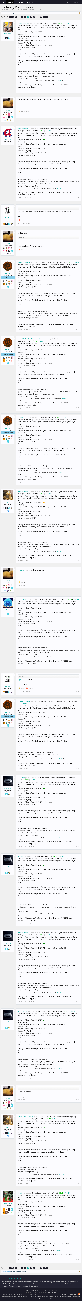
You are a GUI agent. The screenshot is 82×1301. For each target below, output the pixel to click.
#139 (77, 1183)
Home (3, 2)
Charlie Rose (8, 1204)
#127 (77, 408)
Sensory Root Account (25, 1117)
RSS (79, 1294)
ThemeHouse (52, 1292)
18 (41, 16)
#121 (77, 90)
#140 (77, 1260)
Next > (45, 16)
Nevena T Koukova (24, 262)
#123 (77, 197)
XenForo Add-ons (7, 1294)
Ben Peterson (22, 1011)
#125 (77, 253)
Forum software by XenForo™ (41, 1290)
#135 (77, 923)
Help (71, 1294)
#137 (77, 1078)
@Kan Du (21, 570)
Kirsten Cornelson (24, 701)
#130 (77, 585)
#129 (77, 560)
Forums (10, 2)
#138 (77, 1099)
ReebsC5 (8, 139)
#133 (77, 768)
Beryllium (65, 1294)
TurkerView (59, 80)
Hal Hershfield (23, 128)
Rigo (7, 610)
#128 (77, 482)
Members (19, 2)
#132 (77, 692)
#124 (77, 223)
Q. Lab (20, 1193)
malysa (32, 9)
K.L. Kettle (21, 778)
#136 (77, 1001)
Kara (7, 502)
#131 (77, 666)
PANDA (66, 23)
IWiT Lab (21, 856)
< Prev (11, 16)
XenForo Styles (18, 1294)
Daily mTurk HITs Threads (16, 9)
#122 (77, 115)
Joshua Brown (7, 788)
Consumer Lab (23, 599)
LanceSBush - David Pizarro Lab (29, 339)
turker (8, 110)
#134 (77, 846)
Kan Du (7, 218)
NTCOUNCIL (8, 34)
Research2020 (23, 23)
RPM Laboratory (23, 417)
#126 (77, 329)
